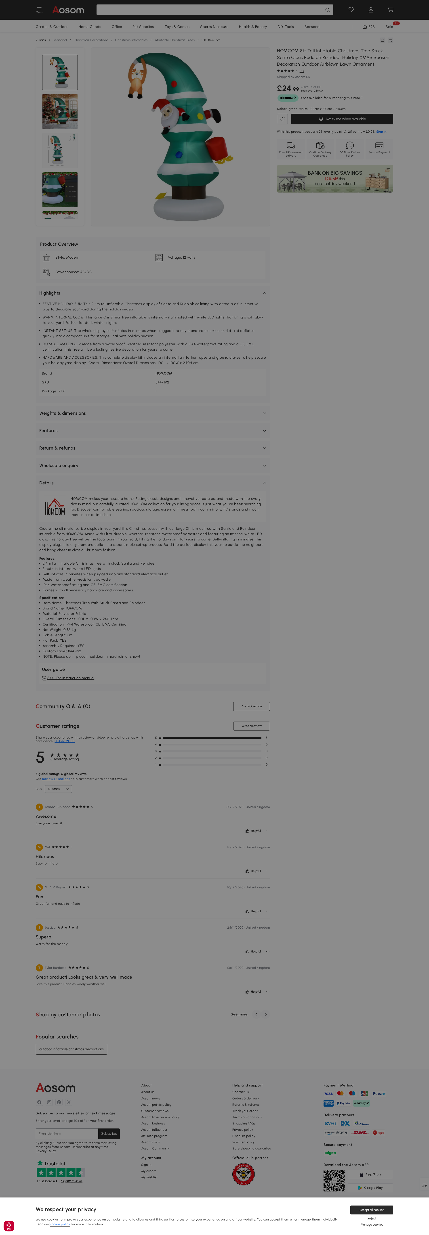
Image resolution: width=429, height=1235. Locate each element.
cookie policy (60, 1224)
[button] (9, 1226)
